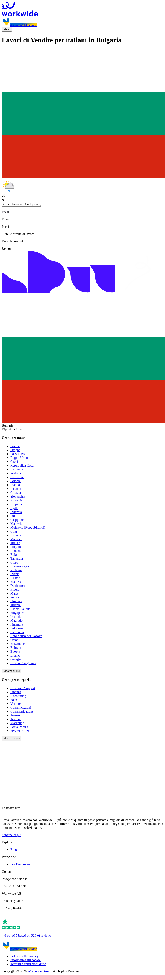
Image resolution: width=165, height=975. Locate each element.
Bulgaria (16, 504)
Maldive (15, 582)
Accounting (18, 696)
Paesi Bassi (18, 454)
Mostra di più (11, 670)
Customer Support (22, 688)
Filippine (16, 547)
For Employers (20, 864)
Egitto (14, 508)
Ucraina (15, 535)
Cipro (14, 562)
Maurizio (16, 620)
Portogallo (17, 473)
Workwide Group (39, 971)
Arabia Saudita (20, 609)
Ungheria (16, 469)
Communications (21, 711)
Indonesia (16, 628)
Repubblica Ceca (22, 465)
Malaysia (16, 523)
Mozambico (18, 644)
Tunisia (15, 543)
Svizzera (16, 512)
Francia (15, 446)
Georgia (15, 659)
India (13, 516)
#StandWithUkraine (23, 25)
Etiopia (15, 651)
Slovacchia (17, 496)
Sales (13, 700)
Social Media (19, 727)
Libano (15, 655)
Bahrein (15, 647)
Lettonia (15, 616)
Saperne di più (11, 835)
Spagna (15, 450)
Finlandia (16, 624)
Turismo (15, 715)
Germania (17, 477)
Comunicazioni (20, 707)
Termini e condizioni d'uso (28, 964)
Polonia (15, 481)
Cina (13, 531)
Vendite (15, 703)
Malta (14, 593)
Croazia (15, 492)
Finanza (15, 692)
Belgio (14, 554)
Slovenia (16, 601)
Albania (15, 489)
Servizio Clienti (20, 731)
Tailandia (16, 558)
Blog (13, 849)
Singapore (17, 613)
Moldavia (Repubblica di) (27, 527)
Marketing (17, 723)
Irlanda (15, 485)
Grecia (14, 461)
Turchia (15, 605)
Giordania (17, 632)
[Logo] (82, 9)
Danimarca (17, 585)
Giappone (17, 520)
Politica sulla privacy (24, 956)
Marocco (16, 539)
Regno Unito (19, 458)
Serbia (14, 597)
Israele (14, 589)
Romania (16, 500)
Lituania (15, 551)
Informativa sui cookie (25, 960)
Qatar (14, 640)
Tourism (15, 719)
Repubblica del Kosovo (26, 636)
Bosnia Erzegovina (23, 663)
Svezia (14, 574)
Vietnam (16, 570)
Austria (15, 578)
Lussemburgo (19, 566)
